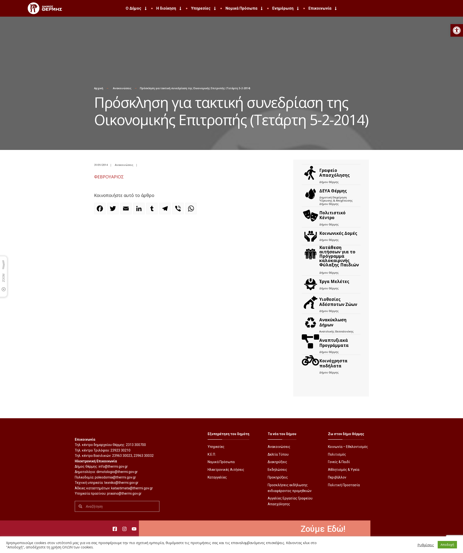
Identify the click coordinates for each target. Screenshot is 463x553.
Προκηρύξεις (278, 477)
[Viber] (178, 211)
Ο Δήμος (133, 8)
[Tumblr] (152, 211)
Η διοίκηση (166, 8)
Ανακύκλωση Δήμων (333, 322)
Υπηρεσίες (201, 8)
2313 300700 (136, 445)
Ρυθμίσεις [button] (425, 545)
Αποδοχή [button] (447, 544)
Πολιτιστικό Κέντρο (332, 215)
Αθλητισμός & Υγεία (343, 470)
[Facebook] (100, 211)
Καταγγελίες (217, 477)
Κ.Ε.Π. (212, 454)
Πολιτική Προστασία (344, 485)
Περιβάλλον (337, 477)
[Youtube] (134, 528)
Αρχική (98, 88)
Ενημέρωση (282, 8)
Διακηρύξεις (277, 462)
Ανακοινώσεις (122, 88)
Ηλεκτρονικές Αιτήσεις (226, 470)
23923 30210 (120, 450)
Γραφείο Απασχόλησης (334, 173)
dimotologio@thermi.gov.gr (117, 472)
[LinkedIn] (139, 211)
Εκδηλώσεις (277, 470)
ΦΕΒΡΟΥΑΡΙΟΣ (109, 177)
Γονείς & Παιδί (339, 462)
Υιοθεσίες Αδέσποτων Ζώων (338, 302)
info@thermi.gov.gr (113, 466)
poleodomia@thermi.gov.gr (115, 477)
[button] (456, 30)
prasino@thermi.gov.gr (124, 493)
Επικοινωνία (319, 8)
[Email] (126, 211)
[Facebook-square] (114, 528)
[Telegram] (165, 211)
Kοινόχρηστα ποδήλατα (333, 363)
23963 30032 (144, 456)
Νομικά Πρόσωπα (241, 8)
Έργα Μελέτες (334, 281)
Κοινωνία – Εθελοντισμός (348, 447)
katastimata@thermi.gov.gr (132, 488)
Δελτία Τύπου (278, 454)
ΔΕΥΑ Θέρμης (333, 191)
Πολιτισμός (337, 454)
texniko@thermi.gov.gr (121, 483)
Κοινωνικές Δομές (338, 233)
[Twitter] (113, 211)
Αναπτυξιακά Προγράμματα (334, 342)
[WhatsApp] (191, 211)
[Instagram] (124, 528)
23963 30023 (122, 456)
